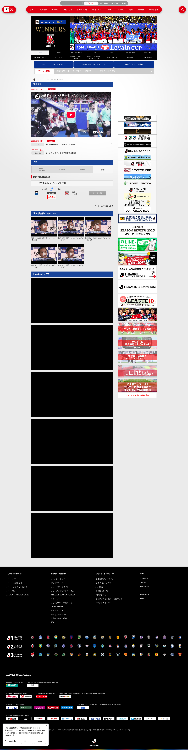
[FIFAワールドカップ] (137, 125)
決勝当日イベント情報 (134, 64)
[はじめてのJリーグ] (137, 151)
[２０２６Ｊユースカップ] (137, 170)
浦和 (59, 189)
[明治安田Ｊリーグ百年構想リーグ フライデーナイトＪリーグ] (137, 131)
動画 (111, 53)
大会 (130, 57)
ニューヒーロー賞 (130, 53)
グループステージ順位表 (76, 57)
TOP (40, 53)
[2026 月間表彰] (137, 144)
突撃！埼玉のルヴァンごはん (93, 64)
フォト (94, 53)
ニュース (58, 53)
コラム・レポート (76, 53)
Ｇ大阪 (44, 189)
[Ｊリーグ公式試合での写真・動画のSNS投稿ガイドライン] (137, 203)
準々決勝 (62, 169)
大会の (147, 53)
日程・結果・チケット (40, 57)
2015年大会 (148, 57)
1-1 (51, 189)
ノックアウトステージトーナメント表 (94, 57)
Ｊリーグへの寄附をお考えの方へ (133, 395)
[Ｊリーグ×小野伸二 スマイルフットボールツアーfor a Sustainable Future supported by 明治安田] (137, 157)
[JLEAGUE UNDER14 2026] (137, 183)
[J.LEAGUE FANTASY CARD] (137, 164)
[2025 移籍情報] (137, 138)
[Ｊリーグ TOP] (34, 79)
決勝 (102, 170)
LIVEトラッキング (52, 196)
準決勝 (82, 169)
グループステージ (41, 169)
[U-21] (137, 177)
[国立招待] (137, 118)
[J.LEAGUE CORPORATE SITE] (137, 209)
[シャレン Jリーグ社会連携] (137, 190)
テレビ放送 (58, 57)
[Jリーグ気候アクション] (137, 196)
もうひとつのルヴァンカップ (53, 64)
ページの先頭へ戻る (105, 206)
